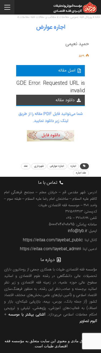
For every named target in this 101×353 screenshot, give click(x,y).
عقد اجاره (81, 173)
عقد (26, 166)
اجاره (73, 166)
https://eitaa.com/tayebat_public (53, 240)
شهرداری (39, 166)
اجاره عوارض (57, 166)
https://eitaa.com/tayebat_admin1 (50, 249)
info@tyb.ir (77, 231)
